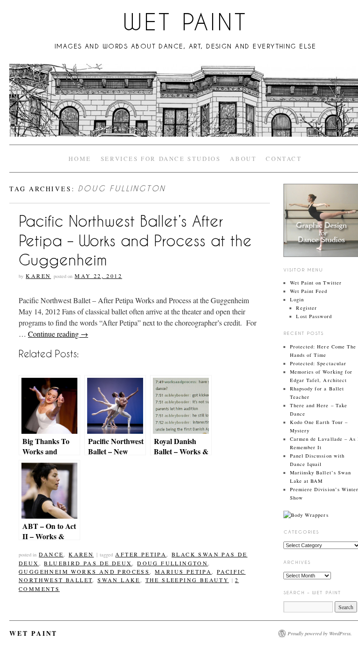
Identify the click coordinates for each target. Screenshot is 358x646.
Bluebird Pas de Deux (88, 563)
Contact (284, 158)
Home (80, 158)
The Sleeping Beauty (187, 579)
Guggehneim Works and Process (84, 571)
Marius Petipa (183, 571)
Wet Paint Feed (309, 291)
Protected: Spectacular (318, 363)
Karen (38, 275)
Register (306, 308)
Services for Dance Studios (161, 158)
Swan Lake (118, 579)
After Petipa (140, 554)
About (243, 158)
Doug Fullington (172, 563)
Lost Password (314, 316)
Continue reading (58, 334)
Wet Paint (185, 22)
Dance (51, 554)
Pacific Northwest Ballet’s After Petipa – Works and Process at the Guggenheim (135, 240)
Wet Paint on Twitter (316, 282)
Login (297, 299)
